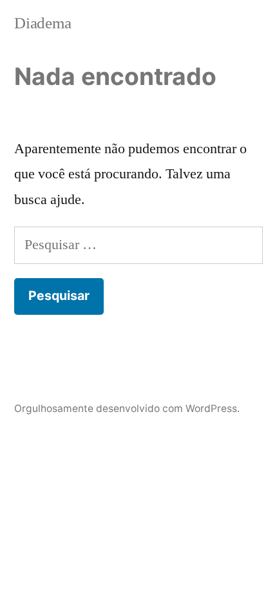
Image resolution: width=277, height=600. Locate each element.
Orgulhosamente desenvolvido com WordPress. (127, 408)
